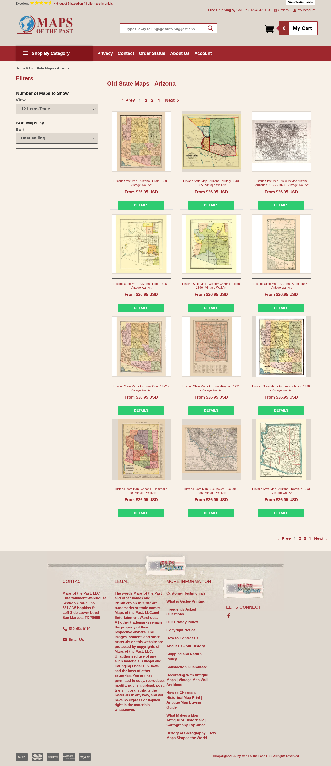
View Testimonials (300, 2)
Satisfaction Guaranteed (186, 667)
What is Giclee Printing (185, 601)
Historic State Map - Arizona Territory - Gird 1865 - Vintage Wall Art (211, 183)
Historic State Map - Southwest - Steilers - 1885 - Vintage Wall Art (211, 491)
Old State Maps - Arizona (49, 68)
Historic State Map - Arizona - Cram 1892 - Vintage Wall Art (141, 388)
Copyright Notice (180, 630)
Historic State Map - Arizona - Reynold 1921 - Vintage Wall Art (211, 388)
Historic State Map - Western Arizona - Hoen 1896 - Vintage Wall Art (211, 285)
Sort (20, 129)
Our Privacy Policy (182, 622)
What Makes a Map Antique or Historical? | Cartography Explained (186, 720)
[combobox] (168, 28)
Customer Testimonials (185, 593)
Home (20, 68)
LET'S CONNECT (243, 607)
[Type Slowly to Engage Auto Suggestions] (210, 28)
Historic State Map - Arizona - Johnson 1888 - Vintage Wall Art (281, 388)
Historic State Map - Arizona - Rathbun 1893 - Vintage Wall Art (281, 491)
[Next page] (313, 539)
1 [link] (139, 100)
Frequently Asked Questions (181, 611)
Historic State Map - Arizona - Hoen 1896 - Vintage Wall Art (141, 285)
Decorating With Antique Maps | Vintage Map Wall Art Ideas (187, 680)
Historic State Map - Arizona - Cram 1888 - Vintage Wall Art (141, 183)
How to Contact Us (182, 638)
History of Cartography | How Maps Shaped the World (191, 735)
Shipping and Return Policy (184, 656)
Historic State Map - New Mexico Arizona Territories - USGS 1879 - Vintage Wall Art (281, 183)
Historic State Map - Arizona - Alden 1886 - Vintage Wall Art (281, 285)
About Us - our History (185, 646)
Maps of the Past (253, 756)
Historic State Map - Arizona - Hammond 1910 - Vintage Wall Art (141, 491)
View (21, 100)
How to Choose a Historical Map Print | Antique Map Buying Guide (184, 700)
